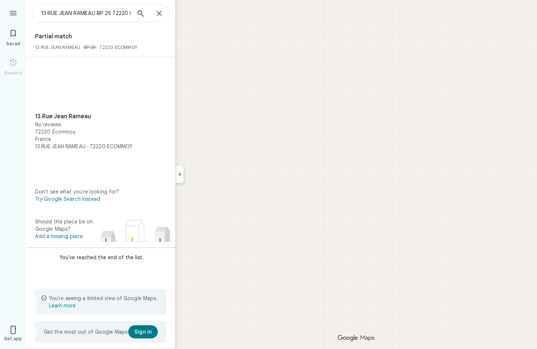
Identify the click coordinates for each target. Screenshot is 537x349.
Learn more (62, 305)
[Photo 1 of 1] (101, 86)
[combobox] (85, 13)
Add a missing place (59, 236)
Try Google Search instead (67, 199)
